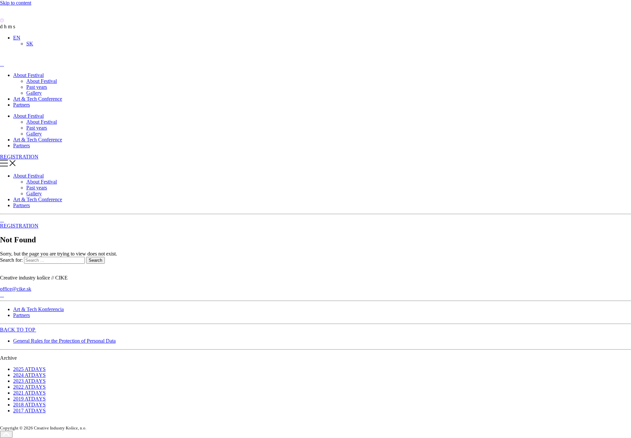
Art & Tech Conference (37, 99)
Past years (36, 87)
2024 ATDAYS (29, 375)
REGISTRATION (19, 156)
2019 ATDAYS (29, 399)
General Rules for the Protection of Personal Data (64, 341)
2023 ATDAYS (29, 381)
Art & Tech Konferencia (38, 309)
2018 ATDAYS (29, 404)
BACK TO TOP (18, 329)
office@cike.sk (15, 289)
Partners (21, 105)
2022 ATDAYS (29, 387)
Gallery (34, 93)
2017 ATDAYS (29, 410)
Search (95, 260)
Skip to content (15, 3)
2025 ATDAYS (29, 369)
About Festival (28, 75)
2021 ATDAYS (29, 393)
